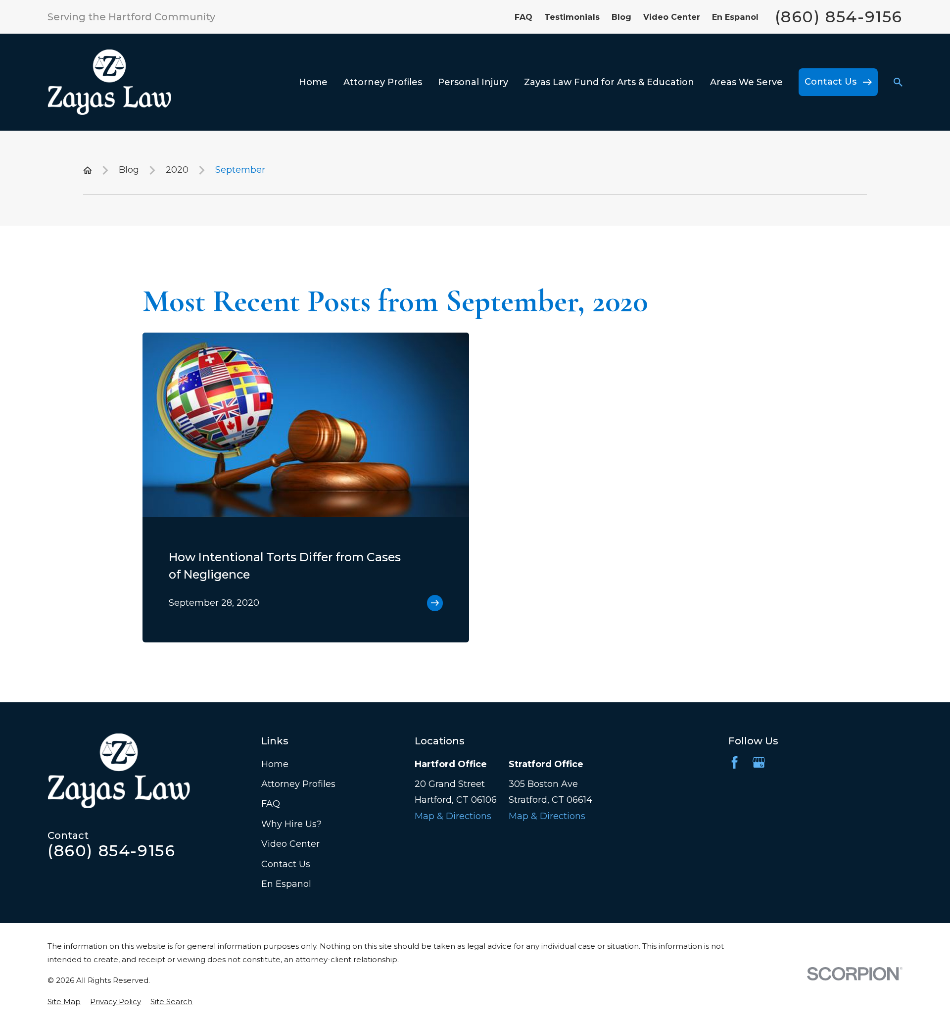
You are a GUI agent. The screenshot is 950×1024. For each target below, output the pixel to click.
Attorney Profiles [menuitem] (382, 82)
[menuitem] (64, 1001)
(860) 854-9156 (838, 17)
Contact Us (285, 864)
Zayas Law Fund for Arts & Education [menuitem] (609, 82)
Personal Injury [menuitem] (473, 82)
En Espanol (735, 17)
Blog (621, 17)
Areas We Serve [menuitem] (746, 82)
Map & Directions (453, 816)
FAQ (523, 17)
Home (274, 764)
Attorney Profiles (298, 784)
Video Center (671, 17)
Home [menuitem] (313, 82)
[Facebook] (734, 762)
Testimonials (572, 17)
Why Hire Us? (291, 824)
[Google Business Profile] (759, 762)
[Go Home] (87, 170)
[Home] (109, 82)
